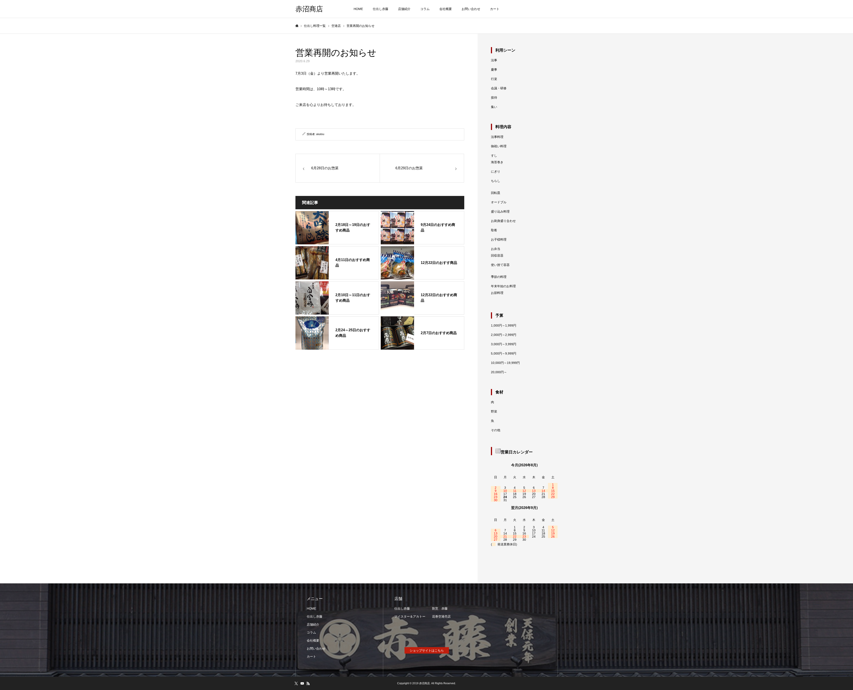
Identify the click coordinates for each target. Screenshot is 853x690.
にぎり (495, 171)
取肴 (494, 230)
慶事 (494, 69)
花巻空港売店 (441, 616)
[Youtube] (302, 683)
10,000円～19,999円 (505, 363)
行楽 (494, 79)
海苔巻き (497, 162)
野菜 (494, 411)
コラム (425, 9)
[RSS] (308, 683)
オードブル (498, 202)
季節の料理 (498, 277)
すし (494, 155)
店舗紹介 (404, 9)
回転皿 (495, 193)
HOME (358, 9)
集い (494, 107)
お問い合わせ (471, 9)
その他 (495, 430)
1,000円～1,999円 (503, 325)
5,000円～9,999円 (503, 353)
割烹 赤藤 (440, 608)
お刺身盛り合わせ (503, 221)
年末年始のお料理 (503, 286)
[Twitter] (296, 683)
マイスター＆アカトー (409, 616)
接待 (494, 97)
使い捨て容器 (500, 265)
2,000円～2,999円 (503, 335)
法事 (494, 60)
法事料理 (497, 137)
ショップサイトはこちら (427, 650)
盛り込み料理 (500, 211)
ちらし (495, 181)
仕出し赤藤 (380, 9)
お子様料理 (498, 239)
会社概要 (445, 9)
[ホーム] (296, 25)
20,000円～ (499, 372)
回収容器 (497, 255)
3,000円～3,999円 (503, 344)
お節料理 (497, 293)
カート (494, 9)
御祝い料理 (498, 146)
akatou (320, 134)
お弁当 (495, 249)
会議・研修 (498, 88)
